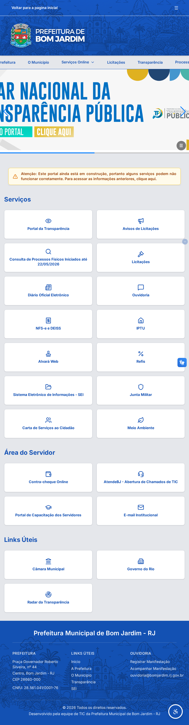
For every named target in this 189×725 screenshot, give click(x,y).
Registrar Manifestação (150, 662)
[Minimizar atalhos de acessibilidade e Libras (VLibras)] (185, 241)
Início (75, 662)
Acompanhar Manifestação (153, 668)
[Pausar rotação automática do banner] (181, 145)
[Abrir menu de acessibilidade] (175, 711)
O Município (38, 62)
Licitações (116, 62)
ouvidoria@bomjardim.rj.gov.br (157, 675)
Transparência (150, 62)
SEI (74, 688)
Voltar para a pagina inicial (35, 8)
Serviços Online (75, 62)
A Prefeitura (81, 668)
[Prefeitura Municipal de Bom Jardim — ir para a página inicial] (47, 35)
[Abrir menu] (176, 7)
